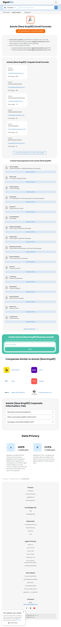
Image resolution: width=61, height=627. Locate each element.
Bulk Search (30, 582)
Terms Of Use (30, 548)
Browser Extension (30, 494)
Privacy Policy (30, 554)
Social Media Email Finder (30, 579)
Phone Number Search (30, 589)
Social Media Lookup (30, 586)
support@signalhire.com (30, 604)
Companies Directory (30, 524)
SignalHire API (30, 497)
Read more (18, 620)
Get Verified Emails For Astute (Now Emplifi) (30, 31)
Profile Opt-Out (30, 557)
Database (30, 491)
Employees (27, 12)
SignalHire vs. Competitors (30, 592)
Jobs (30, 534)
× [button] (23, 611)
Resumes (30, 531)
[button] (33, 167)
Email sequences (30, 500)
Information (6, 12)
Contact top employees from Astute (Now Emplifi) (29, 153)
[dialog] (13, 617)
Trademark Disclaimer (30, 566)
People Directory (30, 528)
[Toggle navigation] (56, 2)
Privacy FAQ (30, 551)
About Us (30, 544)
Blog (30, 511)
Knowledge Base (30, 514)
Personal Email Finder (30, 576)
